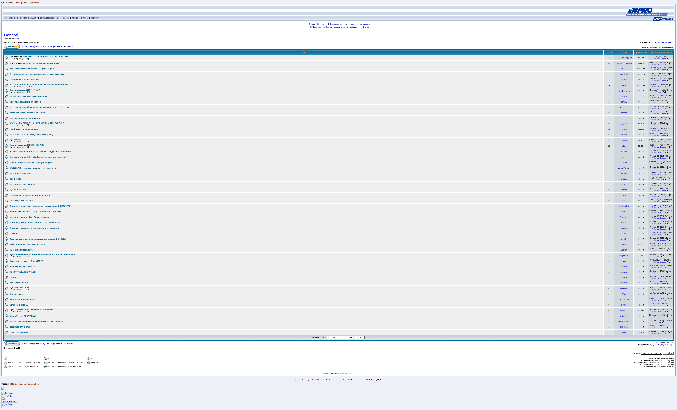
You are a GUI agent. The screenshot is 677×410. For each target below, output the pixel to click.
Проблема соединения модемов (25, 102)
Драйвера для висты (20, 327)
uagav (624, 222)
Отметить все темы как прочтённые (657, 48)
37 (659, 42)
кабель (13, 277)
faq (58, 18)
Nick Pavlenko (624, 91)
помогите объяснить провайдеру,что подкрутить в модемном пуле (42, 254)
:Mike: (624, 212)
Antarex (659, 92)
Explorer (624, 162)
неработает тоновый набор (23, 299)
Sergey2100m (624, 321)
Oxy (624, 85)
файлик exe (15, 179)
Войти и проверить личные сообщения (342, 27)
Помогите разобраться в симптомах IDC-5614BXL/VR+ (35, 222)
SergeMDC (624, 255)
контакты (95, 18)
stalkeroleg (624, 206)
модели (33, 18)
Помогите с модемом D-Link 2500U (26, 261)
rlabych (624, 184)
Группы (351, 24)
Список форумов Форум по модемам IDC (42, 46)
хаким (624, 266)
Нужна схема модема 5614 (22, 250)
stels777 (624, 124)
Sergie (624, 140)
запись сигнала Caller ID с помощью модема (31, 162)
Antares (624, 135)
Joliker (624, 250)
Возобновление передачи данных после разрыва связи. (37, 74)
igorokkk (624, 310)
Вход (367, 27)
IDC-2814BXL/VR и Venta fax (23, 184)
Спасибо (14, 233)
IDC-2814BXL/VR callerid (21, 173)
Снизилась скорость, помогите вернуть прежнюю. (34, 228)
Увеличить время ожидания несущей (27, 113)
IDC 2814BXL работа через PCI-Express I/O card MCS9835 (36, 321)
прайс (75, 18)
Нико (624, 261)
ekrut (624, 195)
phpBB (333, 373)
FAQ (313, 24)
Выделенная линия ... (20, 332)
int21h (624, 69)
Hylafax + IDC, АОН (18, 190)
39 (666, 42)
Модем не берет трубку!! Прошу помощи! (30, 217)
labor (624, 146)
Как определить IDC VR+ (21, 201)
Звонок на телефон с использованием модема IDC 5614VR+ (39, 239)
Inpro (17, 38)
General (11, 35)
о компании (10, 18)
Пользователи (336, 24)
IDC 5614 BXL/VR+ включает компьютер (28, 96)
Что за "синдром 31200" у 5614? (25, 90)
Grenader (624, 228)
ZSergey (624, 316)
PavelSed (624, 288)
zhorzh (624, 113)
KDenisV (624, 107)
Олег (624, 233)
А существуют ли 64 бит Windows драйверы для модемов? (38, 157)
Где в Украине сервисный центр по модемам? (32, 309)
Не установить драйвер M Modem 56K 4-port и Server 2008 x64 (39, 107)
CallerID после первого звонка (24, 80)
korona (624, 190)
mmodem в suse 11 (19, 305)
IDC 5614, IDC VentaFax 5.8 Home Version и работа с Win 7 (37, 123)
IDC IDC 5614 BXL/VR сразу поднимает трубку (31, 135)
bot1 (624, 332)
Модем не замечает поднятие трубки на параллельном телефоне (41, 84)
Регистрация (364, 24)
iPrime (624, 305)
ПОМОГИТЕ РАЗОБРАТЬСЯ (23, 272)
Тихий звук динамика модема (24, 129)
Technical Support (624, 58)
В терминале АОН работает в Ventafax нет (30, 195)
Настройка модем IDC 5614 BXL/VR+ (27, 145)
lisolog (624, 173)
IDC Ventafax (15, 139)
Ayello (624, 239)
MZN (624, 157)
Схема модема (16, 294)
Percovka (624, 217)
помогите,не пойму (19, 283)
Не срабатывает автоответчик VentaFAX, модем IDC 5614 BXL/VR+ (41, 151)
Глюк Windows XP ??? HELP (23, 316)
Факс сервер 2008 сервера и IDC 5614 (27, 244)
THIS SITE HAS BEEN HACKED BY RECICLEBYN (45, 57)
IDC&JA (624, 80)
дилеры (84, 18)
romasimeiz (624, 74)
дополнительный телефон (23, 266)
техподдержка (47, 18)
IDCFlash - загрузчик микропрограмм (41, 63)
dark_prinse (624, 299)
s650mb (624, 244)
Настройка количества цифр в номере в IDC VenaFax (35, 212)
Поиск (322, 24)
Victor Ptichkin (624, 168)
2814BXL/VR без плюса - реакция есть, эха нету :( (33, 168)
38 (663, 42)
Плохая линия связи (19, 287)
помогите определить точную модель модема (32, 69)
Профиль (316, 27)
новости (23, 18)
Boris (659, 322)
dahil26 (624, 102)
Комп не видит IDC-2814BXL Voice (26, 118)
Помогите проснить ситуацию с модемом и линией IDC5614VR (40, 206)
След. (670, 42)
